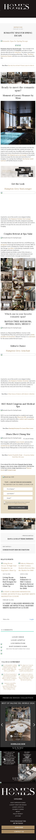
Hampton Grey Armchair (18, 350)
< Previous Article (27, 535)
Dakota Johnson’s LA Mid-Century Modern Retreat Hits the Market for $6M (27, 583)
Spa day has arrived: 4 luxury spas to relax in (21, 65)
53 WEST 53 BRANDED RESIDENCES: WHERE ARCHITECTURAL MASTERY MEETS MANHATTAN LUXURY (18, 605)
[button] (33, 724)
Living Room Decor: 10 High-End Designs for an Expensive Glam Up (9, 581)
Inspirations (18, 27)
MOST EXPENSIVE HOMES (18, 802)
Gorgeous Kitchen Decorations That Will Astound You (16, 551)
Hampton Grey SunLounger (18, 188)
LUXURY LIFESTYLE (18, 807)
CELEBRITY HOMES (18, 809)
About (18, 811)
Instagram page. (11, 470)
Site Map (18, 816)
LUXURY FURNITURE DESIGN (18, 804)
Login (31, 619)
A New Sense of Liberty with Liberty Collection (21, 394)
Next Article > (7, 546)
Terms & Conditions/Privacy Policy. (17, 503)
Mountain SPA (21, 417)
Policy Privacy (18, 813)
